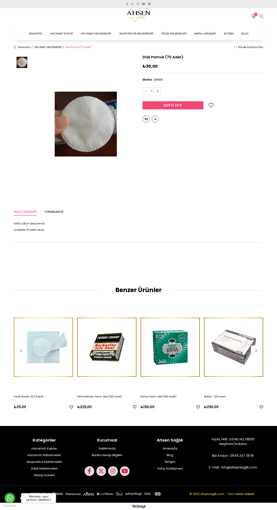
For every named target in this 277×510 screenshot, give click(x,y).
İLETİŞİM (228, 33)
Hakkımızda (107, 448)
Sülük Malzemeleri (44, 468)
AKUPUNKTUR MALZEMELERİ (136, 33)
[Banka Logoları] (96, 494)
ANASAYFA (35, 33)
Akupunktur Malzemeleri (44, 462)
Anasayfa (170, 448)
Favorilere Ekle (71, 407)
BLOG (245, 33)
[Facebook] (89, 471)
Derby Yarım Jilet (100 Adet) (158, 396)
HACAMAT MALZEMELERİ (96, 33)
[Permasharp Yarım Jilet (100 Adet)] (107, 347)
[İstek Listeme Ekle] (146, 119)
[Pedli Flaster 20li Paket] (43, 347)
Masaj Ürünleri (44, 475)
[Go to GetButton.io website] (9, 506)
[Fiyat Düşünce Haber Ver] (155, 119)
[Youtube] (125, 471)
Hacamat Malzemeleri (44, 455)
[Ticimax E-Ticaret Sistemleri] (138, 507)
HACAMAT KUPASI (61, 33)
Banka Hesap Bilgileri (107, 455)
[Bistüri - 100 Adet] (233, 347)
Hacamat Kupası (44, 448)
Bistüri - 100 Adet (214, 396)
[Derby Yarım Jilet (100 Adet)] (170, 347)
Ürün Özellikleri (25, 212)
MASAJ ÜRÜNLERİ (205, 33)
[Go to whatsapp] (10, 498)
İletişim (170, 462)
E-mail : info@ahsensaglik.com (233, 467)
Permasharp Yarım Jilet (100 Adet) (99, 396)
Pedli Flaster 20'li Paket (28, 396)
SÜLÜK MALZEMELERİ (173, 33)
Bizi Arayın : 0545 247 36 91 (233, 455)
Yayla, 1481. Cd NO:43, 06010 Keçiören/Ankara (232, 441)
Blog (170, 455)
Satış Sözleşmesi (170, 468)
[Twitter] (101, 471)
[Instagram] (113, 471)
